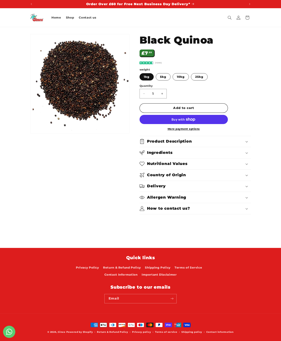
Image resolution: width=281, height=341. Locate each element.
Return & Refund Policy (122, 267)
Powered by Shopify (79, 332)
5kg (163, 77)
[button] (229, 17)
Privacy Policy (87, 267)
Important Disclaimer (159, 274)
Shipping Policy (157, 267)
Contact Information (121, 274)
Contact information (220, 332)
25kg (199, 77)
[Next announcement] (249, 4)
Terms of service (166, 332)
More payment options (184, 128)
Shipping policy (191, 332)
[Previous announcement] (31, 4)
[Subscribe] (172, 298)
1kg (146, 77)
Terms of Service (188, 267)
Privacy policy (141, 332)
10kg (181, 77)
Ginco (61, 332)
